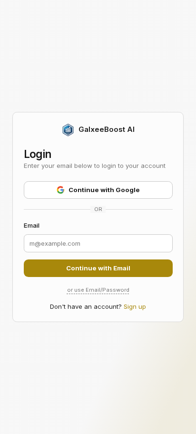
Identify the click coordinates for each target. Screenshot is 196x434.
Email (31, 225)
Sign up (135, 306)
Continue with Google (104, 190)
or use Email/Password (98, 289)
